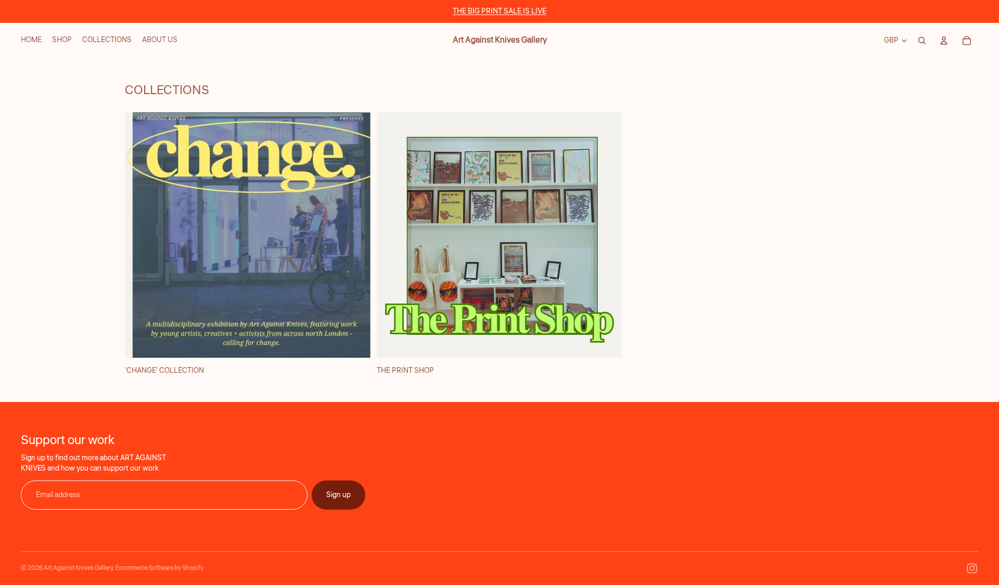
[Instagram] (972, 568)
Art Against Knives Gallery (78, 568)
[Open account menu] (943, 40)
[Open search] (922, 40)
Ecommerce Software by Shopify (159, 568)
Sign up (338, 495)
